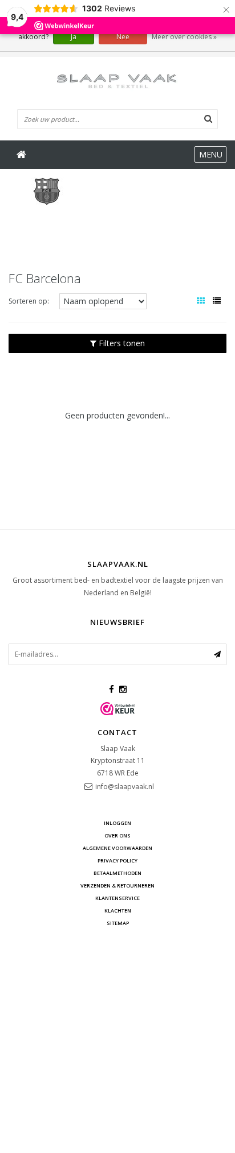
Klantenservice (117, 898)
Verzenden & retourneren (117, 885)
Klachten (117, 910)
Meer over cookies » (184, 37)
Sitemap (118, 923)
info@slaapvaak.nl (124, 786)
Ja (73, 37)
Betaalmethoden (117, 873)
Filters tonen (120, 343)
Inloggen (117, 823)
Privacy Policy (117, 860)
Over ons (117, 835)
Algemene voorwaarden (117, 848)
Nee (122, 37)
